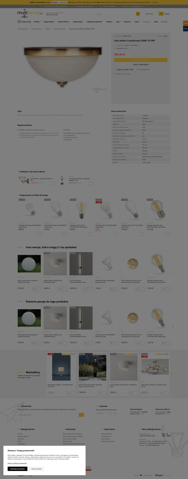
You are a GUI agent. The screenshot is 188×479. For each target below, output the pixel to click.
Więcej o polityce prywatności (17, 463)
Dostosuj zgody (36, 469)
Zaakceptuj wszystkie (17, 469)
